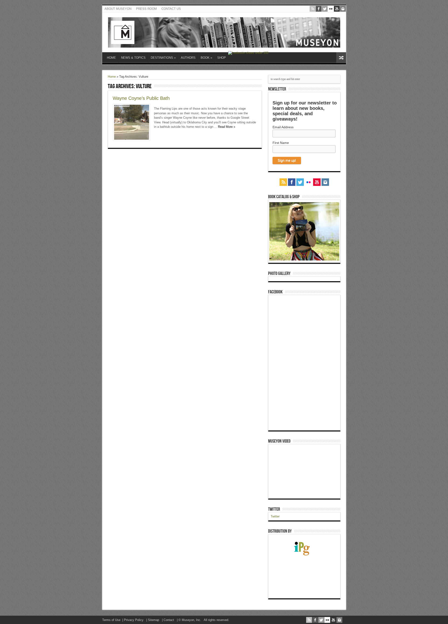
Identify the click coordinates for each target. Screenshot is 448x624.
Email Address (283, 127)
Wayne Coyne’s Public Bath (141, 98)
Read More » (226, 126)
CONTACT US (171, 8)
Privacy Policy (134, 620)
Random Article (341, 57)
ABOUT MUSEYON (118, 8)
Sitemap (153, 620)
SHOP (221, 57)
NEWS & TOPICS (133, 57)
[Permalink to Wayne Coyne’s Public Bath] (131, 139)
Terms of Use (111, 620)
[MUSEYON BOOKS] (224, 44)
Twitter (274, 509)
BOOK (206, 57)
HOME (111, 57)
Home (112, 76)
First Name (281, 143)
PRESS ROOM (146, 8)
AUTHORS (188, 57)
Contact (169, 620)
